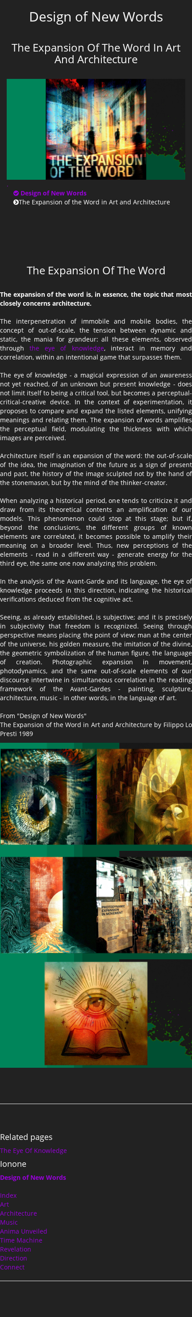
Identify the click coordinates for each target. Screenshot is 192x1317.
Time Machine (21, 1240)
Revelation (15, 1249)
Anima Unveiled (23, 1231)
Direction (13, 1258)
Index (8, 1195)
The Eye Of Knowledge (33, 1150)
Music (9, 1222)
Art (4, 1204)
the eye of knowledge (66, 348)
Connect (12, 1267)
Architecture (18, 1213)
